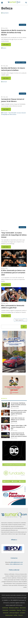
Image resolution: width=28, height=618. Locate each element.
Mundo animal (9, 615)
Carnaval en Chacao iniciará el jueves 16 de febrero (12, 100)
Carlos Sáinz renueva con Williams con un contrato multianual (18, 419)
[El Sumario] (14, 2)
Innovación (5, 612)
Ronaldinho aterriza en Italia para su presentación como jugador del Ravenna (19, 412)
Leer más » (6, 44)
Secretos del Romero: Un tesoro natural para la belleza (13, 69)
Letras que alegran (14, 612)
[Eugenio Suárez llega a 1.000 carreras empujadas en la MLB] (5, 428)
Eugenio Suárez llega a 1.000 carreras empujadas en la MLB (18, 427)
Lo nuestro (22, 612)
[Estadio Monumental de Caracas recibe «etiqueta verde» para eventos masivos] (5, 435)
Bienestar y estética (14, 607)
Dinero (24, 610)
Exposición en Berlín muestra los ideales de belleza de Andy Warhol (13, 32)
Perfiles (15, 615)
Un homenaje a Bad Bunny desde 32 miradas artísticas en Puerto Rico (18, 404)
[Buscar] (24, 327)
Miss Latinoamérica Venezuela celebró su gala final (12, 306)
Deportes (19, 610)
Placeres (20, 615)
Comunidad (5, 610)
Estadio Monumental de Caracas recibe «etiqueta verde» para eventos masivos (19, 434)
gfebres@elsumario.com (17, 562)
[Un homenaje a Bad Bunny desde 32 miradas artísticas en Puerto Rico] (5, 405)
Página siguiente (19, 320)
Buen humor (23, 607)
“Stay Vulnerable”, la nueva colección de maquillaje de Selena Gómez (14, 235)
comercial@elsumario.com (16, 564)
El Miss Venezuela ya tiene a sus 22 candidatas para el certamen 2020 (13, 272)
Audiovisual (5, 607)
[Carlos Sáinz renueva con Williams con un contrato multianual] (5, 420)
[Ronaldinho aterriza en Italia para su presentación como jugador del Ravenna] (5, 413)
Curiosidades (12, 610)
